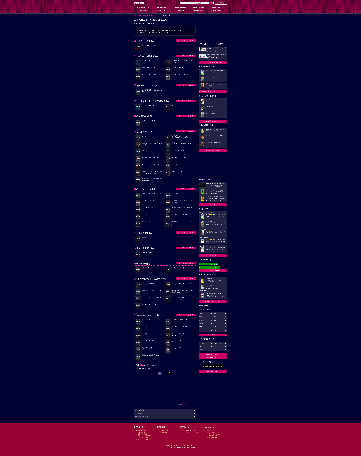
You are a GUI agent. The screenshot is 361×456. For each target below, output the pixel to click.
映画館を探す (144, 10)
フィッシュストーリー (148, 105)
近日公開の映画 (199, 7)
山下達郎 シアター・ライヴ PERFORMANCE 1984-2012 (180, 137)
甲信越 (201, 323)
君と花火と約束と (147, 222)
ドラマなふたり (146, 334)
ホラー (215, 349)
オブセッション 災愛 (178, 268)
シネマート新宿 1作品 (144, 248)
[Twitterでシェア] (170, 373)
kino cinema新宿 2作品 (144, 263)
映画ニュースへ (212, 204)
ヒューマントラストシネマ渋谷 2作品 (151, 101)
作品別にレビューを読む (145, 439)
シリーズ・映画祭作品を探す (212, 270)
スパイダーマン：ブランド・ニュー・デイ (182, 61)
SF (200, 346)
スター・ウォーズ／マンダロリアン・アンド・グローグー (152, 165)
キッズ (215, 346)
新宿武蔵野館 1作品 (143, 116)
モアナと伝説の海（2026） (180, 319)
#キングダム (215, 267)
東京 (200, 313)
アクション (202, 343)
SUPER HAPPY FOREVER (150, 120)
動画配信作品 (200, 10)
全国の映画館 (165, 430)
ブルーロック (146, 60)
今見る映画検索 (220, 3)
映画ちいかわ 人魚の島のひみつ (151, 67)
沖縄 (215, 330)
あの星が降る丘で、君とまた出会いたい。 (152, 90)
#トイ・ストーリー (204, 267)
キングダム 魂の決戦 (178, 150)
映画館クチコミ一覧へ (212, 354)
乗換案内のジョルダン (174, 445)
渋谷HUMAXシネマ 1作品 (145, 86)
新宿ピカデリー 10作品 (144, 189)
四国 (215, 327)
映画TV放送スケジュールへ (212, 301)
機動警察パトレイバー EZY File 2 (182, 222)
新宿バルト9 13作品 (143, 132)
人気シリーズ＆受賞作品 (145, 436)
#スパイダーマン (203, 264)
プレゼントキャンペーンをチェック (212, 62)
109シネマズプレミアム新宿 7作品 (150, 279)
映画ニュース (162, 10)
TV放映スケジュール (213, 434)
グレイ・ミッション (178, 341)
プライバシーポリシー (189, 445)
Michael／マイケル (177, 171)
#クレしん (213, 264)
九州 (200, 330)
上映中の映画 (162, 7)
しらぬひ (144, 136)
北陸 (215, 323)
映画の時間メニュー (143, 7)
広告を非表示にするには (187, 404)
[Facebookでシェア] (160, 373)
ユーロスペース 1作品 (144, 41)
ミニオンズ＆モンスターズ (180, 74)
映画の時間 (137, 15)
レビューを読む (218, 10)
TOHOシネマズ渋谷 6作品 (146, 56)
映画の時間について (212, 371)
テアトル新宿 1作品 (143, 233)
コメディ (201, 349)
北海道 (201, 320)
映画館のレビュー (166, 432)
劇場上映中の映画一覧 (212, 121)
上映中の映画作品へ (140, 410)
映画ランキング (218, 7)
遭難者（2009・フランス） (150, 45)
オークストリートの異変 (149, 74)
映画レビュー (212, 255)
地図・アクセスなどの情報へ (186, 40)
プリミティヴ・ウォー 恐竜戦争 (151, 297)
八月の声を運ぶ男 (147, 348)
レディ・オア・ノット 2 (179, 105)
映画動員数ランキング (190, 430)
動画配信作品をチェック (212, 150)
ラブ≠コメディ (146, 268)
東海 (215, 316)
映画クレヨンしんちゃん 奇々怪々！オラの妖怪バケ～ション (152, 172)
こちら (142, 365)
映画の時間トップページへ (142, 416)
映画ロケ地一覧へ (212, 357)
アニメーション (218, 343)
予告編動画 (181, 10)
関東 (215, 313)
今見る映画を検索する (149, 15)
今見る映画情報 (212, 436)
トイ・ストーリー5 (178, 67)
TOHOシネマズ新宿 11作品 (146, 315)
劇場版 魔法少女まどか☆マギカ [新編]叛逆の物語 (152, 179)
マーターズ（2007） (148, 252)
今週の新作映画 (181, 7)
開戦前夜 (144, 237)
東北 (215, 320)
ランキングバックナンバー (192, 432)
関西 (200, 316)
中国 (200, 327)
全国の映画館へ (212, 335)
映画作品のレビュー (144, 437)
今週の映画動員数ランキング (207, 91)
